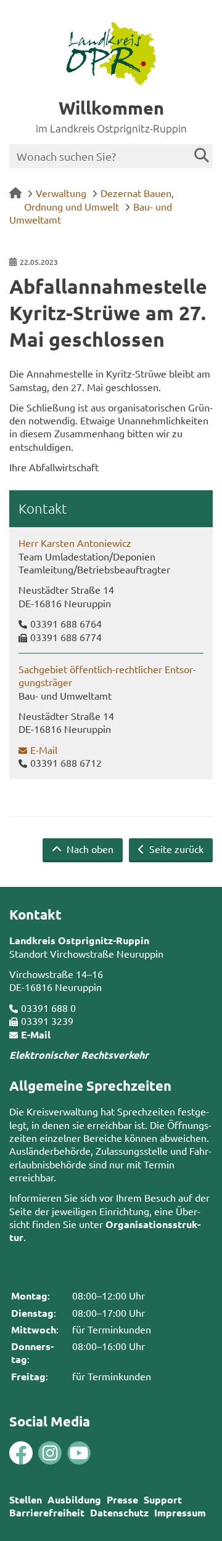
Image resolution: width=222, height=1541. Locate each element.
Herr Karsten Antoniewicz (74, 542)
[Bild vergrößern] (35, 1453)
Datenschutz (119, 1512)
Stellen (25, 1499)
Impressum (180, 1512)
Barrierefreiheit (46, 1512)
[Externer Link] (21, 1454)
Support (163, 1499)
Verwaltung (61, 193)
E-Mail (43, 749)
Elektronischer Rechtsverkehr (79, 1054)
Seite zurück (175, 849)
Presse (122, 1499)
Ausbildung (74, 1499)
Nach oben (88, 849)
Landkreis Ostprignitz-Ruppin (79, 940)
